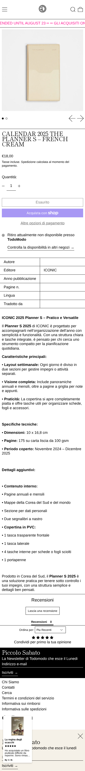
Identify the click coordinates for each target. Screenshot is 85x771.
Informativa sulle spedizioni (24, 709)
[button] (73, 9)
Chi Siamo (10, 682)
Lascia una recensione (42, 610)
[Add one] (19, 186)
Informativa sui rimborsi (21, 703)
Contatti (8, 687)
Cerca (7, 693)
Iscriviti (7, 672)
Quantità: (9, 177)
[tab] (3, 118)
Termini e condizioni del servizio (28, 698)
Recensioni (42, 600)
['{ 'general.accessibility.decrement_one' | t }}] (3, 186)
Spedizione (28, 162)
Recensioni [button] (39, 621)
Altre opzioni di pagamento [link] (43, 223)
